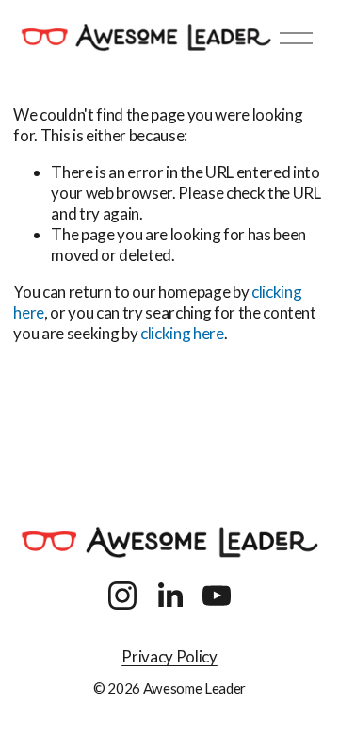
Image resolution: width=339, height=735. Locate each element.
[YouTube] (217, 595)
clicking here (182, 333)
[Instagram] (122, 595)
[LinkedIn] (169, 595)
